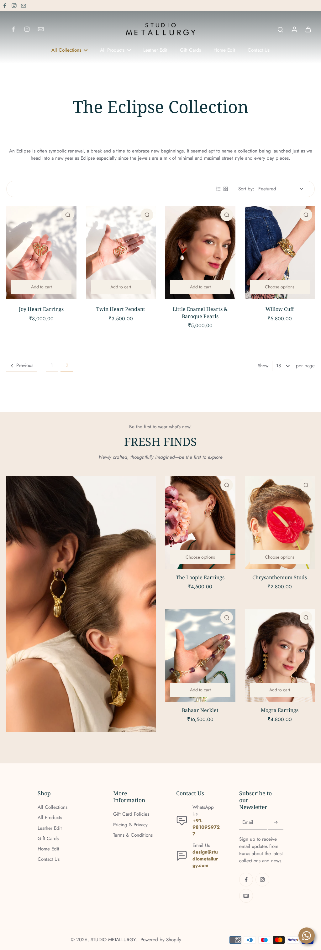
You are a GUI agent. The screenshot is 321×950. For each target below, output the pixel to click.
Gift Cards (48, 838)
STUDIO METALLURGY (113, 939)
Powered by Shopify (160, 939)
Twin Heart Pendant (120, 309)
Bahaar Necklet (200, 710)
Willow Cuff (280, 309)
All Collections (52, 807)
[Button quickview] (67, 215)
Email (247, 822)
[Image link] (81, 604)
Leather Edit (50, 828)
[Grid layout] (225, 188)
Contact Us (49, 859)
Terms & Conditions (133, 835)
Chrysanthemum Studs (279, 577)
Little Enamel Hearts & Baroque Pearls (200, 313)
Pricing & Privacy (130, 825)
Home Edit (48, 849)
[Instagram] (14, 5)
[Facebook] (4, 5)
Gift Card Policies (131, 814)
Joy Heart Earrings (41, 309)
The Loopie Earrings (200, 577)
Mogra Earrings (279, 710)
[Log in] (294, 29)
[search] (280, 29)
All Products (50, 817)
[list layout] (218, 188)
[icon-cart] (308, 29)
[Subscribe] (275, 822)
